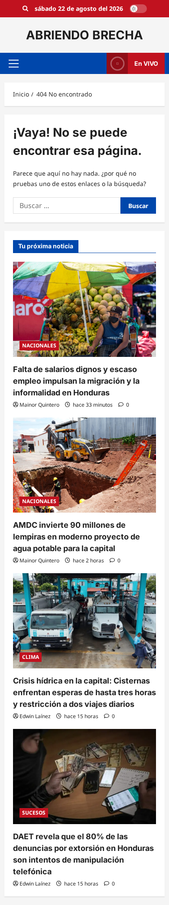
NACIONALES (39, 345)
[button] (13, 64)
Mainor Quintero (39, 404)
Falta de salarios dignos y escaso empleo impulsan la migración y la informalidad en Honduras (76, 381)
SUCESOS (34, 812)
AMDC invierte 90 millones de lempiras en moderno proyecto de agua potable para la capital (76, 536)
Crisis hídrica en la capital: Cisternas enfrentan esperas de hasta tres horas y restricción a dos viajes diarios (84, 692)
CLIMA (30, 657)
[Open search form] (25, 8)
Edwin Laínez (35, 716)
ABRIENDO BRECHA (84, 35)
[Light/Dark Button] (138, 8)
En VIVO (146, 63)
